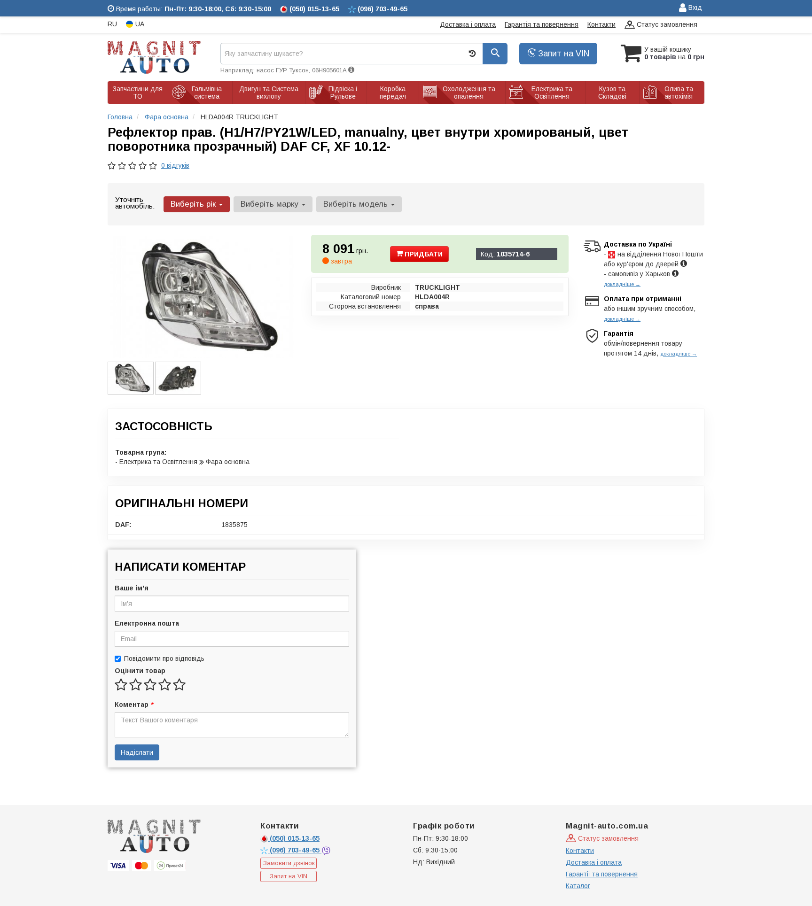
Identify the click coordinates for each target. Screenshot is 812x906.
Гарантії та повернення (602, 874)
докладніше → (622, 284)
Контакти (601, 24)
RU (112, 24)
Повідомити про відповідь (164, 658)
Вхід (694, 7)
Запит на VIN (562, 53)
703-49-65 (295, 850)
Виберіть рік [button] (194, 204)
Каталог (578, 886)
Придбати (423, 254)
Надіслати (137, 752)
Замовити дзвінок (289, 863)
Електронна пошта (147, 623)
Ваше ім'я (131, 588)
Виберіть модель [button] (356, 204)
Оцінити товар (140, 670)
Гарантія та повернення (541, 24)
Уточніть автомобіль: (135, 202)
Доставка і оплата (468, 24)
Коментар (134, 704)
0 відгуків (175, 165)
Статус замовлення (666, 24)
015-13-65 (295, 838)
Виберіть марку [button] (271, 204)
